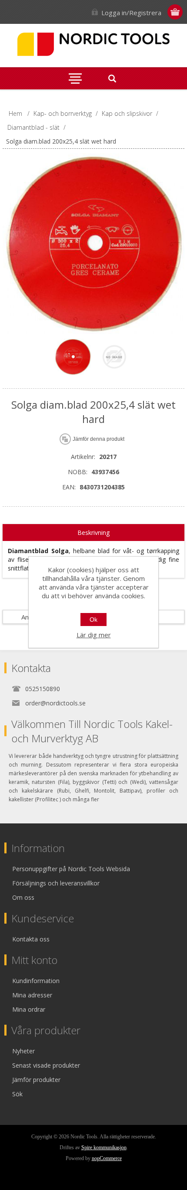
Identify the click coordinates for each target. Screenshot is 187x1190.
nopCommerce (107, 1158)
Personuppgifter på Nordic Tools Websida (71, 869)
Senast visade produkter (46, 1065)
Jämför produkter (36, 1079)
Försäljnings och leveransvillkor (56, 883)
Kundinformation (36, 981)
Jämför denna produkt (98, 439)
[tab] (93, 532)
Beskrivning (93, 532)
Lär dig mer (94, 634)
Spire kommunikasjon (104, 1147)
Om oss (23, 897)
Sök (17, 1094)
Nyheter (23, 1051)
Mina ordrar (28, 1009)
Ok (93, 619)
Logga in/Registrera (131, 12)
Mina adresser (32, 995)
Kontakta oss (31, 939)
